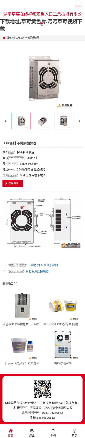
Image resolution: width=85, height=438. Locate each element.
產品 (32, 435)
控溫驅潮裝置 (31, 37)
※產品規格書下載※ (33, 175)
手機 (53, 435)
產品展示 (18, 37)
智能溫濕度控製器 (37, 271)
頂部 (74, 435)
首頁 (9, 37)
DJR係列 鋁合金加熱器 (43, 265)
